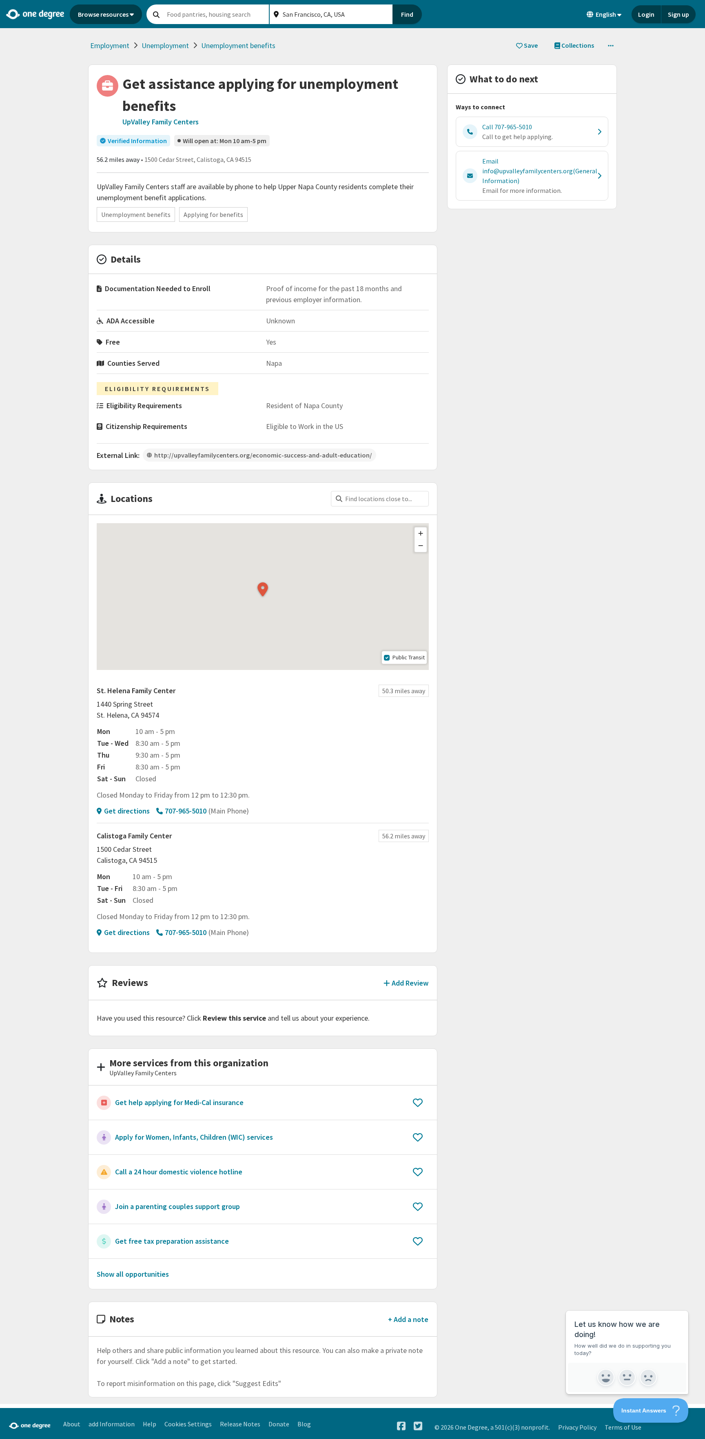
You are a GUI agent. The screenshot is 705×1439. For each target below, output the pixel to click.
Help (149, 1424)
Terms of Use (623, 1427)
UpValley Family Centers (160, 121)
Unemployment (165, 45)
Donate (278, 1424)
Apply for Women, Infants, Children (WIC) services (194, 1137)
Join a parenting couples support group (177, 1206)
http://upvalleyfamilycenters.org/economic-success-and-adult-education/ (263, 455)
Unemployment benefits (238, 45)
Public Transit (408, 657)
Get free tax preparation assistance (172, 1241)
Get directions (127, 811)
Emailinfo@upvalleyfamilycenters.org (539, 171)
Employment (109, 45)
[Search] (156, 14)
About (71, 1424)
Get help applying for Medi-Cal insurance (179, 1102)
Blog (304, 1424)
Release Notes (240, 1424)
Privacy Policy (577, 1427)
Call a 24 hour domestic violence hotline (178, 1171)
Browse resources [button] (103, 14)
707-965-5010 (185, 811)
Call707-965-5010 (507, 127)
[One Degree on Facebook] (401, 1426)
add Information (112, 1424)
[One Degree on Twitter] (418, 1426)
